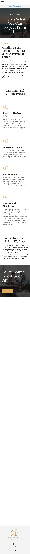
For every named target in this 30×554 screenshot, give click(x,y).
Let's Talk (6, 291)
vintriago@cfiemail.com (15, 547)
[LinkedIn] (16, 544)
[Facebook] (13, 544)
